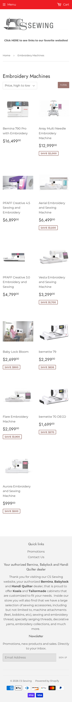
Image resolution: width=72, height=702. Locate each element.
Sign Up (63, 657)
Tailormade (37, 591)
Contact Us (36, 557)
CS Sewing (25, 680)
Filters (63, 85)
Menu (11, 4)
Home (6, 55)
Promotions (36, 551)
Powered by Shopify (47, 680)
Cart (65, 4)
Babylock (61, 581)
